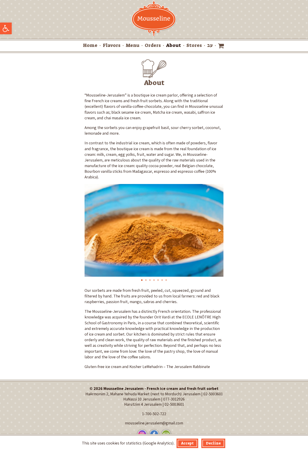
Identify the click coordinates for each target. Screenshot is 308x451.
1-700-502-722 (154, 413)
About (173, 45)
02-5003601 (213, 393)
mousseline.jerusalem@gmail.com (154, 423)
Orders (153, 45)
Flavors (111, 45)
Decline (213, 443)
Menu (132, 45)
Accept (187, 443)
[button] (6, 28)
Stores (194, 45)
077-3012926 (174, 399)
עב (210, 45)
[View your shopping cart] (221, 45)
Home (90, 45)
